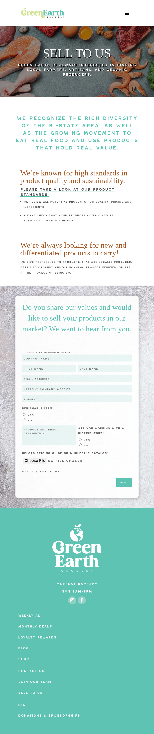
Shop (23, 658)
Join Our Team (34, 681)
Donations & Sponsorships (49, 714)
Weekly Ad (29, 614)
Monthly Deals (35, 625)
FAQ (22, 704)
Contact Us (31, 670)
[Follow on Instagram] (72, 600)
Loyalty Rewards (37, 636)
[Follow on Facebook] (82, 600)
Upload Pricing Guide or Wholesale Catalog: (65, 452)
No (29, 420)
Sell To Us (30, 692)
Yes (30, 414)
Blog (23, 647)
